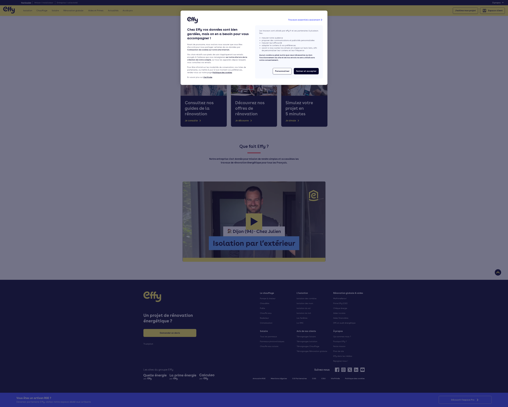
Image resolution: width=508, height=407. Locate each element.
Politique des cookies (222, 72)
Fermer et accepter (306, 71)
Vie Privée (207, 77)
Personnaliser (282, 71)
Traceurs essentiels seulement (304, 20)
